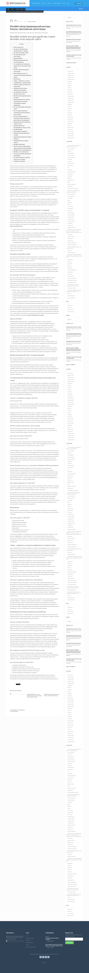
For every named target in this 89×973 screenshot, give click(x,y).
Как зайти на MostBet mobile (21, 53)
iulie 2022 (69, 106)
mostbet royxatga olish (72, 244)
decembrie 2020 (70, 131)
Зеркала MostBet (18, 58)
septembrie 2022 (70, 102)
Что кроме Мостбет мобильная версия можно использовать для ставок (22, 66)
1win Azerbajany (70, 149)
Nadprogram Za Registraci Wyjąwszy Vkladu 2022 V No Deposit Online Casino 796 (74, 256)
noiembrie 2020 (70, 133)
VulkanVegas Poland (71, 288)
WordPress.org (70, 311)
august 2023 (69, 81)
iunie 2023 (69, 85)
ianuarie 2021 (70, 129)
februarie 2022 (70, 117)
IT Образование (70, 212)
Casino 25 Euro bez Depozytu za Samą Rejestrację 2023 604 (73, 191)
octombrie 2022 (70, 100)
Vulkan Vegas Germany (72, 280)
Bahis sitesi (69, 176)
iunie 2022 (69, 108)
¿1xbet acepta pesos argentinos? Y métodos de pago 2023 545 (73, 146)
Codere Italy (69, 198)
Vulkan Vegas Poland (71, 282)
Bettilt (68, 182)
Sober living (69, 267)
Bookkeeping (70, 186)
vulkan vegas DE (70, 276)
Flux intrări (69, 307)
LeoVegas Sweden (71, 221)
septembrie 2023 (70, 79)
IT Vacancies (69, 210)
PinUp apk (69, 261)
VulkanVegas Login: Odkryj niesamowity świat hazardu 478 (72, 285)
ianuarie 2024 (70, 71)
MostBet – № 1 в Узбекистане (21, 152)
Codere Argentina (70, 196)
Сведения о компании (19, 161)
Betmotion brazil (70, 180)
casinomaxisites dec (71, 194)
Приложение (17, 79)
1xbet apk (69, 151)
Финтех (69, 293)
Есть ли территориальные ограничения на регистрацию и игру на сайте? (22, 112)
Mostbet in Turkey (71, 236)
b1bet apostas (70, 173)
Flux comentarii (70, 309)
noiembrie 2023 (70, 75)
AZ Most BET (69, 169)
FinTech (68, 204)
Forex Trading (70, 206)
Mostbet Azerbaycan (71, 227)
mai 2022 (69, 110)
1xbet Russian (70, 165)
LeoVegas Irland (70, 219)
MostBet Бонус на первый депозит (22, 150)
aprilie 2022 (69, 112)
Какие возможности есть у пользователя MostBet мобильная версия (22, 75)
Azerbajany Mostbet (71, 171)
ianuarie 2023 (70, 94)
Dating (68, 200)
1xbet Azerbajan (70, 155)
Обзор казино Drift (18, 47)
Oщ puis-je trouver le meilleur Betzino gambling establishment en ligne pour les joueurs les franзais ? (73, 47)
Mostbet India (70, 238)
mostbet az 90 (70, 225)
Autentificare (70, 305)
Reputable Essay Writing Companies (73, 39)
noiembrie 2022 (70, 98)
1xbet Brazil (69, 159)
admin (15, 20)
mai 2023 (69, 87)
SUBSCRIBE (69, 942)
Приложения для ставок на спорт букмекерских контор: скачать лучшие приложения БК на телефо (34, 696)
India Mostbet (70, 208)
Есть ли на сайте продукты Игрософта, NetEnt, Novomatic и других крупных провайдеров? (22, 118)
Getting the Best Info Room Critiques (73, 25)
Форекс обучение (71, 297)
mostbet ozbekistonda (71, 242)
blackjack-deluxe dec (71, 184)
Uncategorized (70, 272)
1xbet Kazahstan (70, 163)
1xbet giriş (69, 161)
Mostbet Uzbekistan (32, 21)
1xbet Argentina (70, 153)
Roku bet (69, 265)
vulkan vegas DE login (71, 278)
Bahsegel (69, 178)
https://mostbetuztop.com (16, 226)
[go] (80, 17)
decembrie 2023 (70, 73)
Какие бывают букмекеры (20, 131)
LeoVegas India (70, 217)
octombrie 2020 (70, 135)
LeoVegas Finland (70, 214)
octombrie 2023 (70, 77)
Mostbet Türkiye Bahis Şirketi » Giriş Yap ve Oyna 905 (73, 247)
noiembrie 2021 (70, 121)
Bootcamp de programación (72, 188)
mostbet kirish (70, 240)
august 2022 (69, 104)
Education (69, 202)
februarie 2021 (70, 127)
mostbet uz (69, 250)
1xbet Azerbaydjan (71, 157)
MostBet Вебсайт (18, 129)
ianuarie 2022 (70, 119)
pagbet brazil (70, 259)
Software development (72, 270)
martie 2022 (69, 115)
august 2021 (69, 123)
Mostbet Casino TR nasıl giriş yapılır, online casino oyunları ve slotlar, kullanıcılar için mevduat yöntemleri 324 (74, 231)
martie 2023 (69, 92)
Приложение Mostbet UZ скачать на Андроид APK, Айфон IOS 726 (73, 291)
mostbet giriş (70, 234)
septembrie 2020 (70, 137)
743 (68, 167)
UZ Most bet (69, 274)
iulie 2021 (69, 125)
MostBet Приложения (19, 144)
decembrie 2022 (70, 96)
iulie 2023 (69, 83)
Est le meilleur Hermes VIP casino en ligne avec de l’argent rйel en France (54, 945)
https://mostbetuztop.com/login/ (36, 315)
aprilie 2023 (69, 90)
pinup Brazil (69, 263)
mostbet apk (69, 223)
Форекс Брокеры (71, 295)
